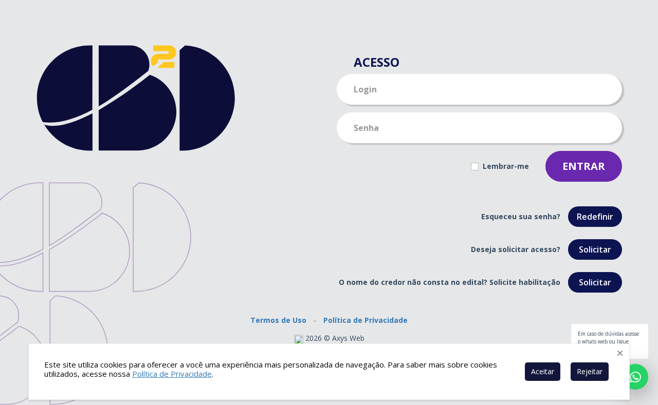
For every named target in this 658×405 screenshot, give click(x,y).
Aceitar (542, 371)
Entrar (583, 166)
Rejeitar (589, 371)
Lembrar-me (505, 166)
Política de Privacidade (365, 320)
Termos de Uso (278, 320)
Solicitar (595, 249)
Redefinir (595, 216)
